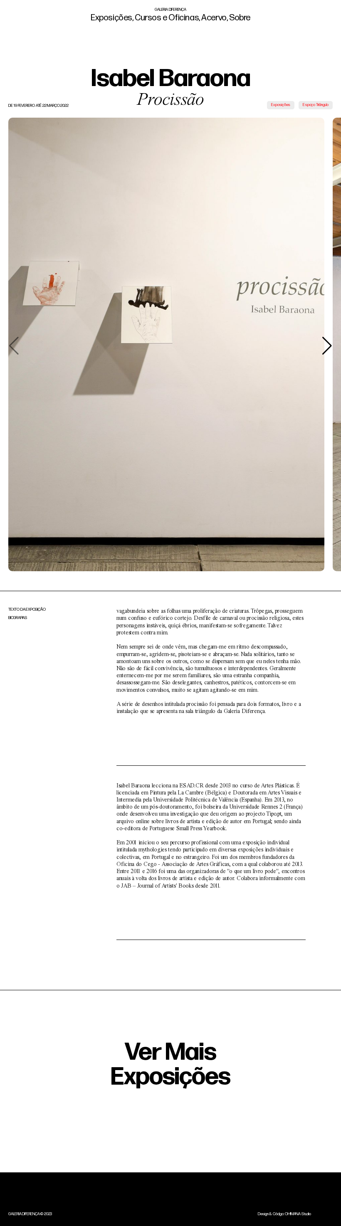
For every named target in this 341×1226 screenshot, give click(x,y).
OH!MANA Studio (298, 1213)
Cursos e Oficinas (166, 18)
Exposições (111, 18)
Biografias (17, 618)
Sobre (238, 18)
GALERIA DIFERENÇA (170, 10)
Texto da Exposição (26, 609)
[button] (327, 346)
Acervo (213, 18)
